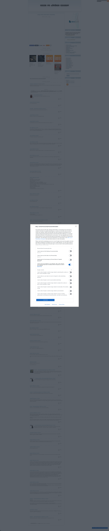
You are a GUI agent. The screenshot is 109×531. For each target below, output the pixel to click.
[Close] (76, 226)
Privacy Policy (61, 304)
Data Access (54, 304)
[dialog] (54, 265)
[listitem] (54, 248)
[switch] (70, 251)
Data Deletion (47, 304)
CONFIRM (45, 300)
